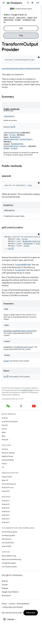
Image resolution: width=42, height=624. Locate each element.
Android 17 (6, 501)
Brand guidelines (23, 604)
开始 (21, 35)
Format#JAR (20, 270)
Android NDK (6, 546)
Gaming (5, 449)
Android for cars (7, 487)
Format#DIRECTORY (23, 265)
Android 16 (6, 504)
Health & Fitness (7, 456)
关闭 (21, 28)
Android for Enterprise (9, 421)
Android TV (6, 491)
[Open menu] (3, 2)
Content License (27, 390)
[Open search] (28, 2)
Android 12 (6, 519)
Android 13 (5, 515)
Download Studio (8, 543)
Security (5, 425)
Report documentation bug (11, 559)
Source (4, 429)
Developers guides (8, 535)
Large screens (7, 477)
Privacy (4, 464)
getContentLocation (13, 133)
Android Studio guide (9, 532)
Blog (3, 436)
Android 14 (6, 511)
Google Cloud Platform (10, 592)
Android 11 (5, 522)
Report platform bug (9, 556)
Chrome (5, 585)
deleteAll (8, 116)
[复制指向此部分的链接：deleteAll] (13, 176)
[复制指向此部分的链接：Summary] (16, 97)
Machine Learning (8, 453)
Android (5, 418)
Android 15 (6, 508)
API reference (7, 539)
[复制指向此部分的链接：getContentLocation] (25, 227)
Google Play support (9, 563)
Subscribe (30, 613)
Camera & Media (8, 460)
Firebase (5, 588)
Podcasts (5, 440)
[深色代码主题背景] (38, 57)
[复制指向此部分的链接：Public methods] (21, 109)
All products (6, 596)
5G (3, 467)
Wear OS (5, 480)
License (12, 604)
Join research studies (9, 567)
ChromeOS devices (9, 484)
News (4, 432)
